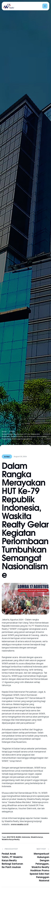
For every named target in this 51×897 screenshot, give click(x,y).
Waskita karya (37, 837)
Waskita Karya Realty (11, 839)
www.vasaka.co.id (19, 824)
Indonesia (26, 837)
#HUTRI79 (11, 837)
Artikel (7, 457)
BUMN (18, 837)
